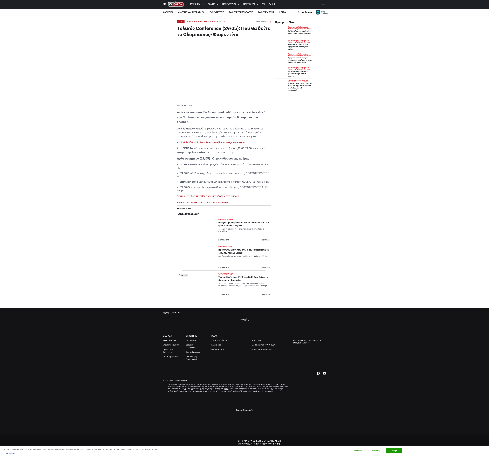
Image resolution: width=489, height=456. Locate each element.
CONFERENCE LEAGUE (208, 202)
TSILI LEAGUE (268, 4)
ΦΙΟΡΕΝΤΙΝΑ (192, 22)
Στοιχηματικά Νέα (219, 340)
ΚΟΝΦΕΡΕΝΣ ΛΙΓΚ (217, 22)
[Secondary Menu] (323, 4)
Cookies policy (10, 453)
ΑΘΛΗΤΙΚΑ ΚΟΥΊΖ (266, 12)
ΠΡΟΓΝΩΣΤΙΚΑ (229, 4)
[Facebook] (318, 373)
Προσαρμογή (357, 451)
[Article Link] (224, 230)
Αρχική (166, 313)
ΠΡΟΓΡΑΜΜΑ (203, 22)
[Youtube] (324, 373)
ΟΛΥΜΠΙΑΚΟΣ (223, 202)
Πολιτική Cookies (170, 357)
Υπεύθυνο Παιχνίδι (171, 345)
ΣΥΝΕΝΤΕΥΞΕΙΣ (217, 12)
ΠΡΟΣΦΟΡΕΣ (249, 4)
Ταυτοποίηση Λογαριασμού (191, 358)
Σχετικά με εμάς (170, 340)
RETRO (282, 12)
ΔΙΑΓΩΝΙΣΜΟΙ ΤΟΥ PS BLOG (191, 12)
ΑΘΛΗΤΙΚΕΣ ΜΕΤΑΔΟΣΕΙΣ (241, 12)
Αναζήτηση (307, 12)
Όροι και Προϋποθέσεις (192, 346)
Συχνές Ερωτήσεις (194, 352)
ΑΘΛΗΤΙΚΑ (168, 12)
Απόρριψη (375, 451)
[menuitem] (197, 4)
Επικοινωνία (191, 340)
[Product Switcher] (164, 4)
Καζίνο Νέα (216, 345)
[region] (244, 451)
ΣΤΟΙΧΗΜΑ (195, 4)
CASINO (211, 4)
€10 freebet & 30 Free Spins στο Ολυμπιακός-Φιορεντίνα (212, 142)
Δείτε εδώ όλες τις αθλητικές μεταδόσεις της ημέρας (208, 196)
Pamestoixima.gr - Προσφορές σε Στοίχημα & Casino (307, 341)
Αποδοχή (393, 451)
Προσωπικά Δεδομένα (168, 350)
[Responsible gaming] (322, 12)
